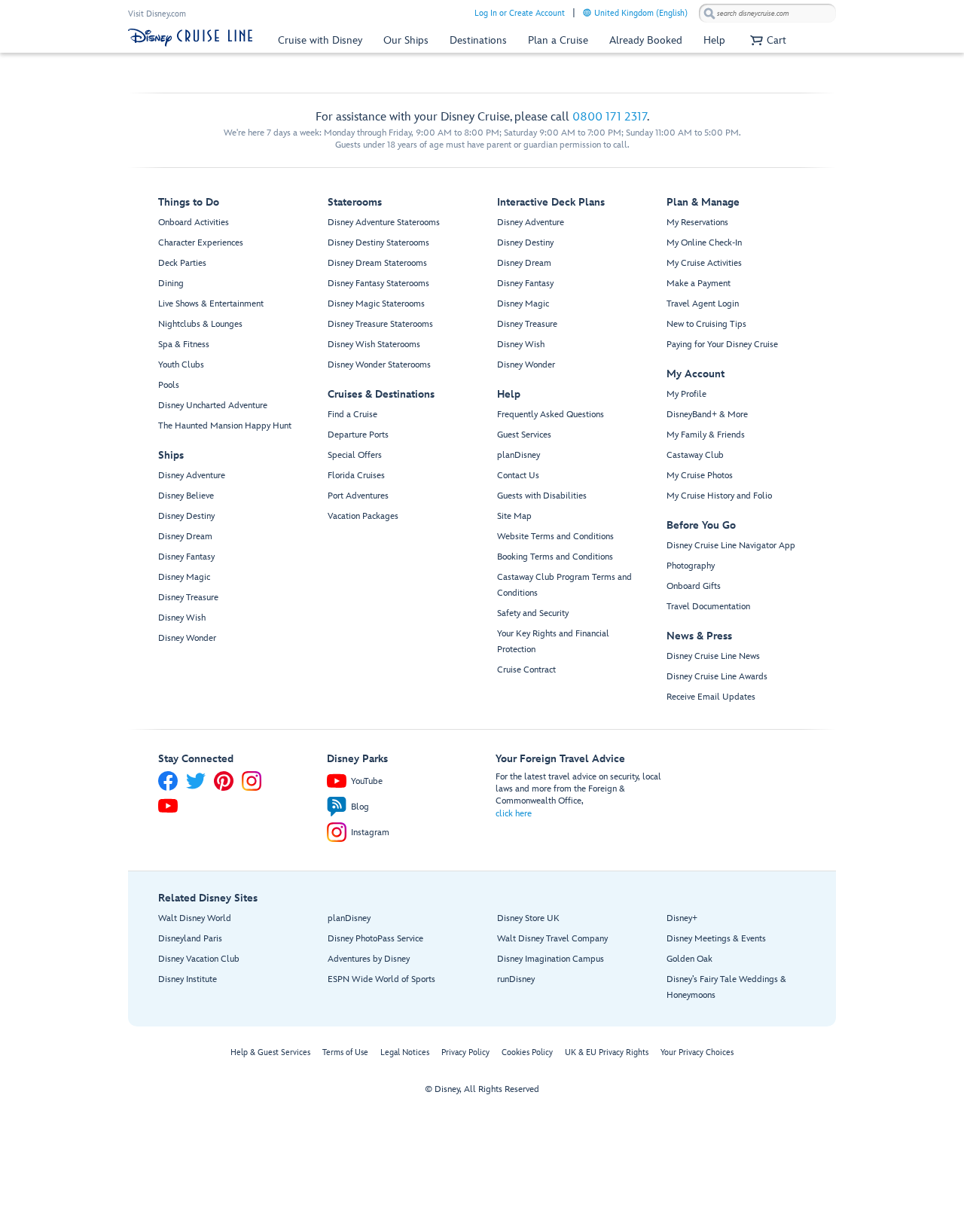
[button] (766, 40)
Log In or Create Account (519, 13)
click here (514, 813)
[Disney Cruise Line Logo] (190, 37)
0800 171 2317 (609, 117)
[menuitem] (587, 12)
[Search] (709, 13)
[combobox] (767, 13)
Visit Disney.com (157, 14)
